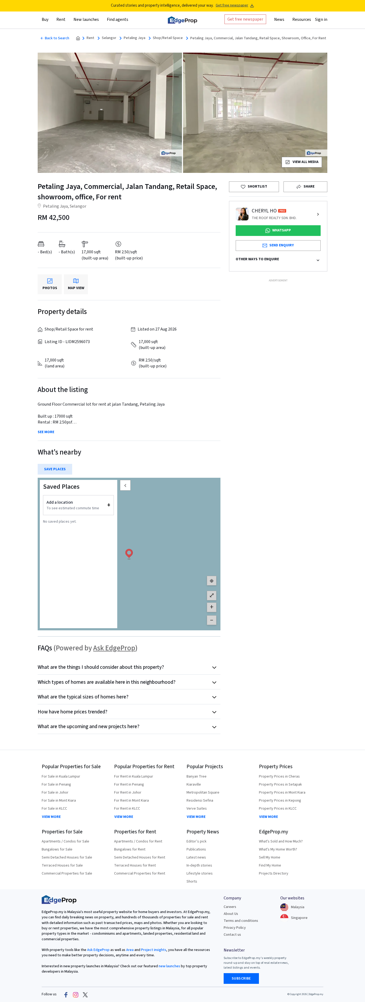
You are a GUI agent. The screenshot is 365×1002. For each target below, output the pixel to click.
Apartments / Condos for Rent (138, 841)
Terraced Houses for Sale (62, 865)
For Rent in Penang (129, 784)
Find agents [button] (117, 19)
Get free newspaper (232, 5)
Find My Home (270, 865)
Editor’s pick (197, 841)
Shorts (192, 881)
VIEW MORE (51, 817)
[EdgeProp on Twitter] (85, 994)
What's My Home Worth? (278, 849)
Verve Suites (197, 808)
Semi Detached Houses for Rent (139, 857)
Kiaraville (194, 784)
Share (309, 186)
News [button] (279, 19)
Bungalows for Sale (57, 849)
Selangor (109, 38)
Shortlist (257, 186)
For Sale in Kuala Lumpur (61, 776)
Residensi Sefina (200, 800)
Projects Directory (273, 873)
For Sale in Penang (56, 784)
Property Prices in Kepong (280, 800)
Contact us (232, 934)
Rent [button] (60, 19)
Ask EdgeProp (114, 648)
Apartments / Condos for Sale (65, 841)
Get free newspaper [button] (245, 19)
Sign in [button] (321, 19)
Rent (90, 38)
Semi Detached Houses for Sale (67, 857)
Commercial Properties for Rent (139, 873)
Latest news (196, 857)
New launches (86, 19)
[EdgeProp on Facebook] (66, 994)
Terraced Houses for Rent (135, 865)
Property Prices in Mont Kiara (282, 792)
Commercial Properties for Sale (67, 873)
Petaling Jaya (134, 38)
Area (129, 950)
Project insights (153, 950)
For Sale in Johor (55, 792)
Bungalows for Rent (129, 849)
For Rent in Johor (127, 792)
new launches (169, 966)
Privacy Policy (235, 927)
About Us (231, 913)
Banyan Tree (197, 776)
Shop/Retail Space (168, 38)
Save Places (55, 469)
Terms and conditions (241, 920)
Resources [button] (301, 19)
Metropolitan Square (203, 792)
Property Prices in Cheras (279, 776)
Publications (196, 849)
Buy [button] (45, 19)
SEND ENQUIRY (281, 245)
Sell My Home (269, 857)
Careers (230, 907)
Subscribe (241, 978)
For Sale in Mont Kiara (59, 800)
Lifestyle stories (200, 873)
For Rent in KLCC (127, 808)
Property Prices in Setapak (280, 784)
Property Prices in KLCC (278, 808)
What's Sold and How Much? (281, 841)
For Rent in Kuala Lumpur (133, 776)
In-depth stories (199, 865)
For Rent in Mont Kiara (131, 800)
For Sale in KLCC (54, 808)
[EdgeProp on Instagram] (75, 994)
